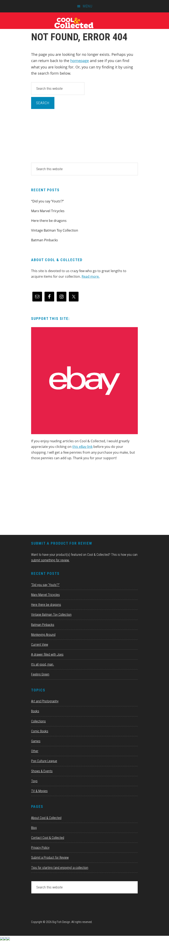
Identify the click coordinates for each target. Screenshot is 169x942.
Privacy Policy (40, 848)
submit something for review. (50, 560)
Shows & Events (42, 771)
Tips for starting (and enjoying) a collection (59, 868)
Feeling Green (40, 674)
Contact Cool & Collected (47, 838)
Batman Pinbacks (44, 240)
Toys (34, 781)
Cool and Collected (84, 23)
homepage (79, 60)
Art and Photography (45, 701)
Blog (34, 828)
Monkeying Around (43, 635)
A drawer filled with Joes (47, 654)
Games (35, 741)
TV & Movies (39, 791)
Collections (38, 721)
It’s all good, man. (42, 664)
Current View (39, 645)
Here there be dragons (49, 220)
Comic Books (39, 731)
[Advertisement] (62, 499)
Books (35, 711)
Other (34, 751)
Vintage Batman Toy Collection (54, 230)
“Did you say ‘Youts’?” (47, 201)
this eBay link (82, 446)
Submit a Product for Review (50, 858)
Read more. (91, 276)
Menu (87, 6)
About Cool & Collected (46, 818)
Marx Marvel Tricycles (48, 211)
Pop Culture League (44, 761)
